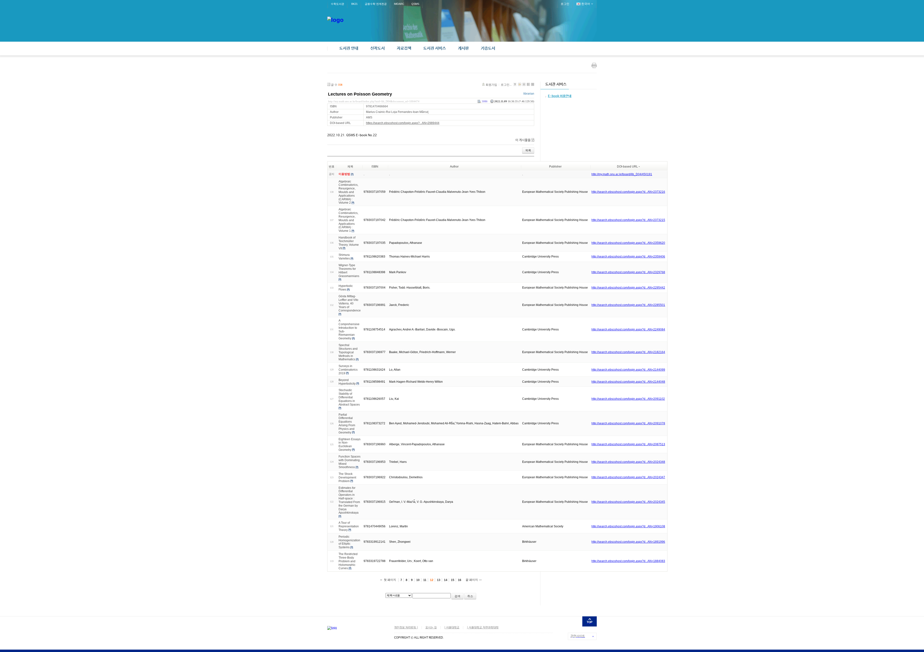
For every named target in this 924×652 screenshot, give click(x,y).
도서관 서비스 (434, 48)
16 (459, 580)
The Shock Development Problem (347, 477)
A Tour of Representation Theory (349, 526)
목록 (528, 150)
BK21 (354, 3)
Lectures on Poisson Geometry (360, 94)
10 (418, 580)
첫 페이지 (390, 579)
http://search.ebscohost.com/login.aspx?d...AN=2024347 (628, 477)
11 (424, 580)
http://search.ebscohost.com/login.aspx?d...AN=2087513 (628, 444)
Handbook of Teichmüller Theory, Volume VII (349, 243)
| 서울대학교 (451, 627)
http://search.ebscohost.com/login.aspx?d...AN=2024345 (628, 502)
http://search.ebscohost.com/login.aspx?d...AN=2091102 (628, 398)
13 (438, 580)
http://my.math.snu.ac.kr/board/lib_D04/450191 (621, 174)
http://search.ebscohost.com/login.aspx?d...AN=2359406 (628, 256)
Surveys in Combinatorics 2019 (348, 369)
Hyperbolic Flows (346, 287)
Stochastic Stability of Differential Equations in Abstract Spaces (349, 397)
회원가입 (491, 84)
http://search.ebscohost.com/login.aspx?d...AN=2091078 (628, 423)
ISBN (375, 166)
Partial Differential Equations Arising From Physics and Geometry (347, 423)
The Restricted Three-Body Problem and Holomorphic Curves (348, 561)
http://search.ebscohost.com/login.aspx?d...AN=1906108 (628, 526)
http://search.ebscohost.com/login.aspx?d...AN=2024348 (628, 462)
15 (452, 580)
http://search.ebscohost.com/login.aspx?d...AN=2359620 (628, 243)
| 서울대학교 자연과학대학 (483, 627)
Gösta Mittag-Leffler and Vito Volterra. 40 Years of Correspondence (350, 303)
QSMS (415, 3)
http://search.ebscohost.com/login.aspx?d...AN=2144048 (628, 381)
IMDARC (399, 3)
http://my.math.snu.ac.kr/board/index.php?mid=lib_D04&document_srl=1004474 (373, 101)
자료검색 (404, 48)
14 (445, 580)
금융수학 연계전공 (376, 3)
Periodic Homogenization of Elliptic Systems (349, 542)
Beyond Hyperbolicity (347, 381)
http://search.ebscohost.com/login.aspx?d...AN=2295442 (628, 287)
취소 (470, 596)
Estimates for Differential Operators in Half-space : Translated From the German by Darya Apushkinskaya (349, 500)
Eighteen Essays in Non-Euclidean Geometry (349, 444)
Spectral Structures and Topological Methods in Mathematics (348, 352)
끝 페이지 (472, 579)
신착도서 (377, 48)
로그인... (506, 84)
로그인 (565, 4)
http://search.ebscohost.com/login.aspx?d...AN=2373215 (628, 220)
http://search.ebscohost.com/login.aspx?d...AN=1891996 (628, 541)
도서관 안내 (348, 48)
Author (454, 166)
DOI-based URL (627, 166)
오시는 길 (431, 627)
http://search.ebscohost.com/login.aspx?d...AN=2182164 (628, 352)
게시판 (463, 48)
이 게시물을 (523, 140)
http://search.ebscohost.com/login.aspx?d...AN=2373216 (628, 192)
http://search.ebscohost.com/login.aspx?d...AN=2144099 (628, 369)
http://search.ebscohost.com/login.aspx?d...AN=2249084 (628, 329)
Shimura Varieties (344, 256)
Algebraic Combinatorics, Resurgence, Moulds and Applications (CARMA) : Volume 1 (348, 220)
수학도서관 (337, 3)
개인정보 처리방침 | (406, 627)
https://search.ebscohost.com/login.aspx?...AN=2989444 (402, 123)
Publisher (555, 166)
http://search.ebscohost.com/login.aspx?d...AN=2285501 (628, 305)
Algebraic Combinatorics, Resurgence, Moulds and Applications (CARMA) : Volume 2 (348, 192)
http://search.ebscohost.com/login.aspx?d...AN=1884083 (628, 561)
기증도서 (488, 48)
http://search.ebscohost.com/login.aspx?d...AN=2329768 (628, 272)
